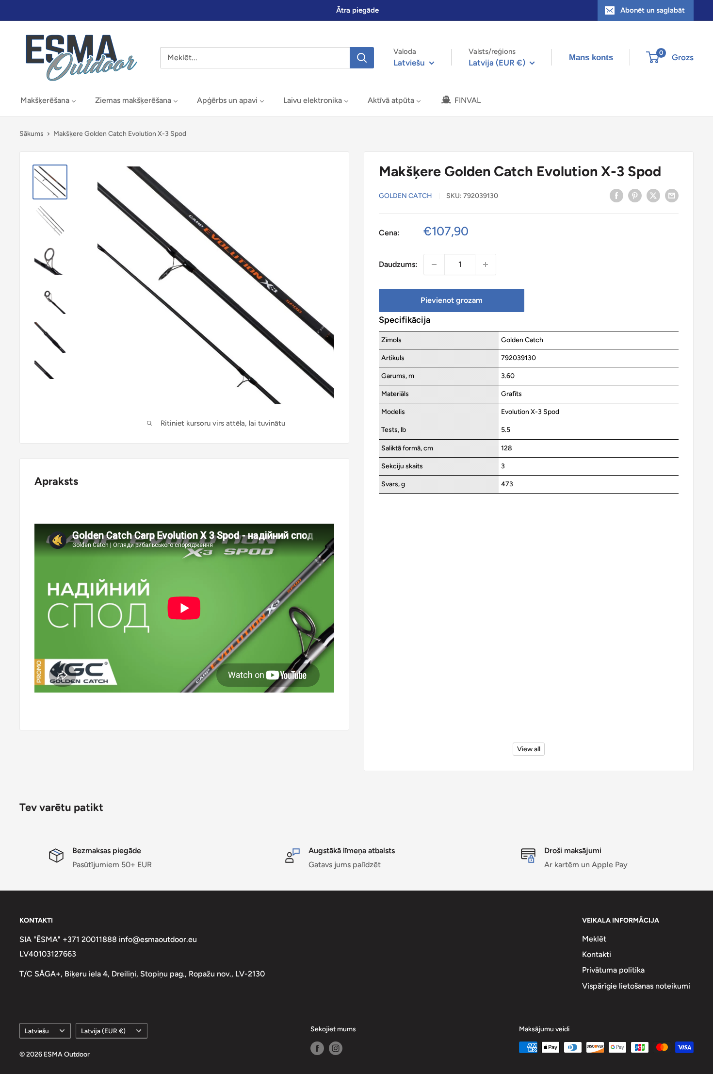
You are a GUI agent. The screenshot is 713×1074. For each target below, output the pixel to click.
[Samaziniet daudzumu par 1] (434, 264)
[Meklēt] (362, 57)
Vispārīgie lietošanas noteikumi (636, 986)
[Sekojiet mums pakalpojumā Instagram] (335, 1048)
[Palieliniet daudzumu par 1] (485, 264)
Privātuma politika (613, 970)
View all (528, 749)
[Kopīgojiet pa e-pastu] (672, 195)
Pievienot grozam (452, 300)
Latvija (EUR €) (103, 1031)
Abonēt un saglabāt (652, 10)
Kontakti (596, 954)
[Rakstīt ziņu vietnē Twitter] (653, 195)
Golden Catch (405, 196)
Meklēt (594, 938)
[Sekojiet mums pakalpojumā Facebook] (317, 1048)
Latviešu (37, 1031)
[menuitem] (48, 100)
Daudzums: (398, 264)
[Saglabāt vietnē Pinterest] (635, 195)
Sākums (31, 134)
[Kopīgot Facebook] (616, 195)
